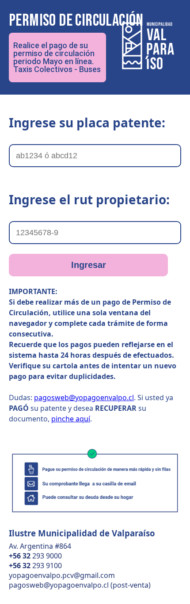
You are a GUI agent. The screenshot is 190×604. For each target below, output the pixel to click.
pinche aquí (70, 419)
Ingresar (88, 265)
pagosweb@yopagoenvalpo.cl (84, 397)
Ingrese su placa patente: (87, 122)
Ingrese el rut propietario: (89, 199)
